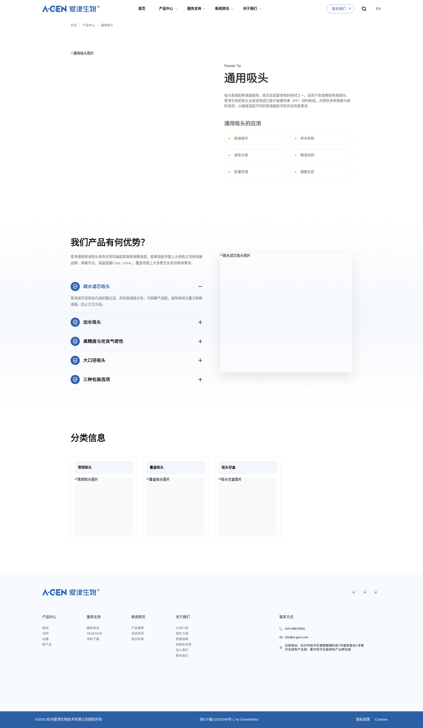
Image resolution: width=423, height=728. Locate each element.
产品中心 (88, 25)
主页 (74, 25)
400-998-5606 (295, 628)
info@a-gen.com (296, 637)
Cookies (381, 719)
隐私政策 (363, 719)
